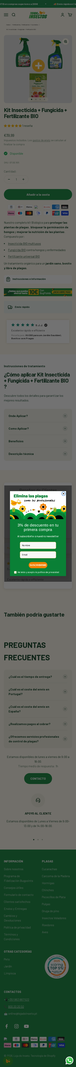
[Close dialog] (63, 493)
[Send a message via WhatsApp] (69, 1060)
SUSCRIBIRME (38, 565)
